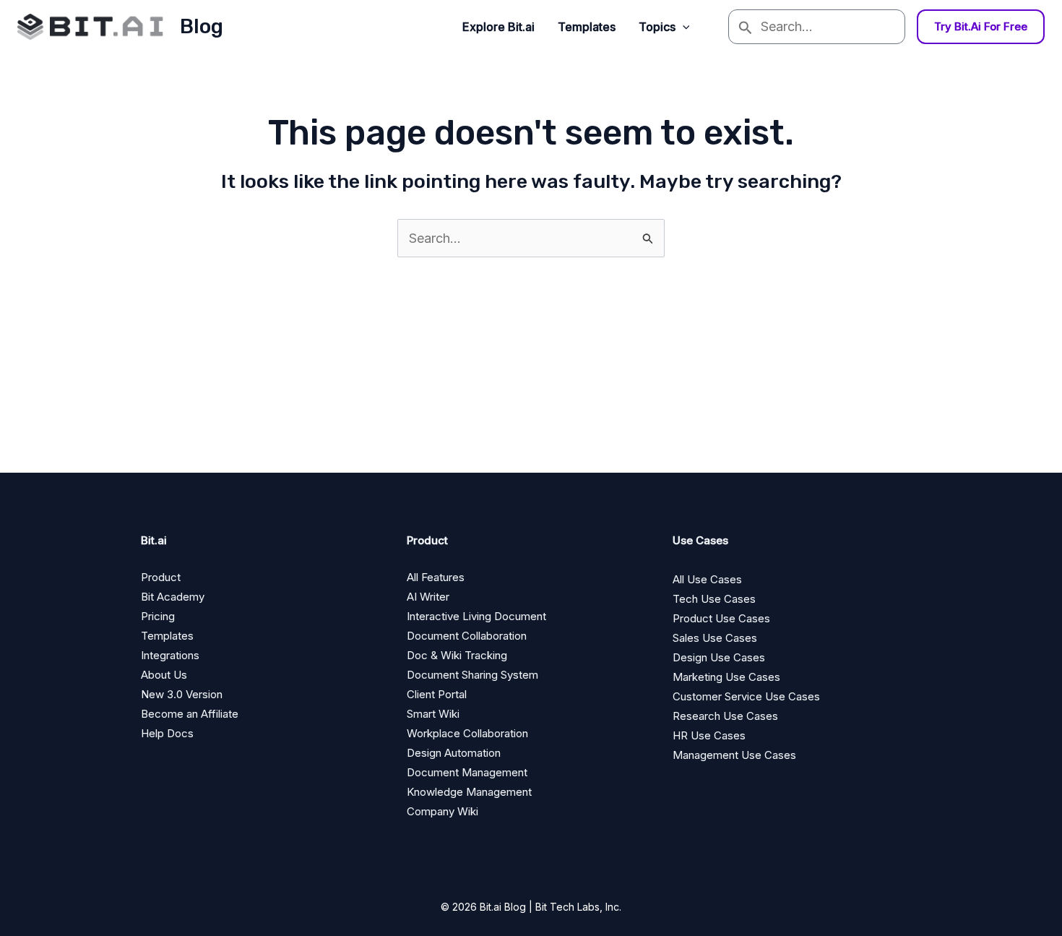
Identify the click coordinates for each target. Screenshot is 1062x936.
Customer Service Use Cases (746, 696)
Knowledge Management (469, 792)
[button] (682, 27)
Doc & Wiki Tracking (457, 655)
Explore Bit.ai (498, 27)
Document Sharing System (472, 675)
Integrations (170, 655)
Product (161, 577)
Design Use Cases (719, 657)
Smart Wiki (433, 714)
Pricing (158, 616)
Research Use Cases (725, 716)
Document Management (467, 772)
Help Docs (167, 733)
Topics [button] (657, 27)
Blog (201, 26)
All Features (436, 577)
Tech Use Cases (714, 599)
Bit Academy (172, 597)
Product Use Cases (721, 618)
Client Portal (437, 694)
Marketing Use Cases (726, 677)
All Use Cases (707, 579)
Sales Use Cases (715, 638)
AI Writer (428, 597)
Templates (587, 27)
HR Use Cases (709, 735)
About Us (164, 675)
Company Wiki (442, 811)
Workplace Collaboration (467, 733)
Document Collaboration (467, 636)
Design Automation (454, 753)
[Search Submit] (744, 26)
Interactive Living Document (476, 616)
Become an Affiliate (189, 714)
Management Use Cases (734, 755)
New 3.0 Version (182, 694)
